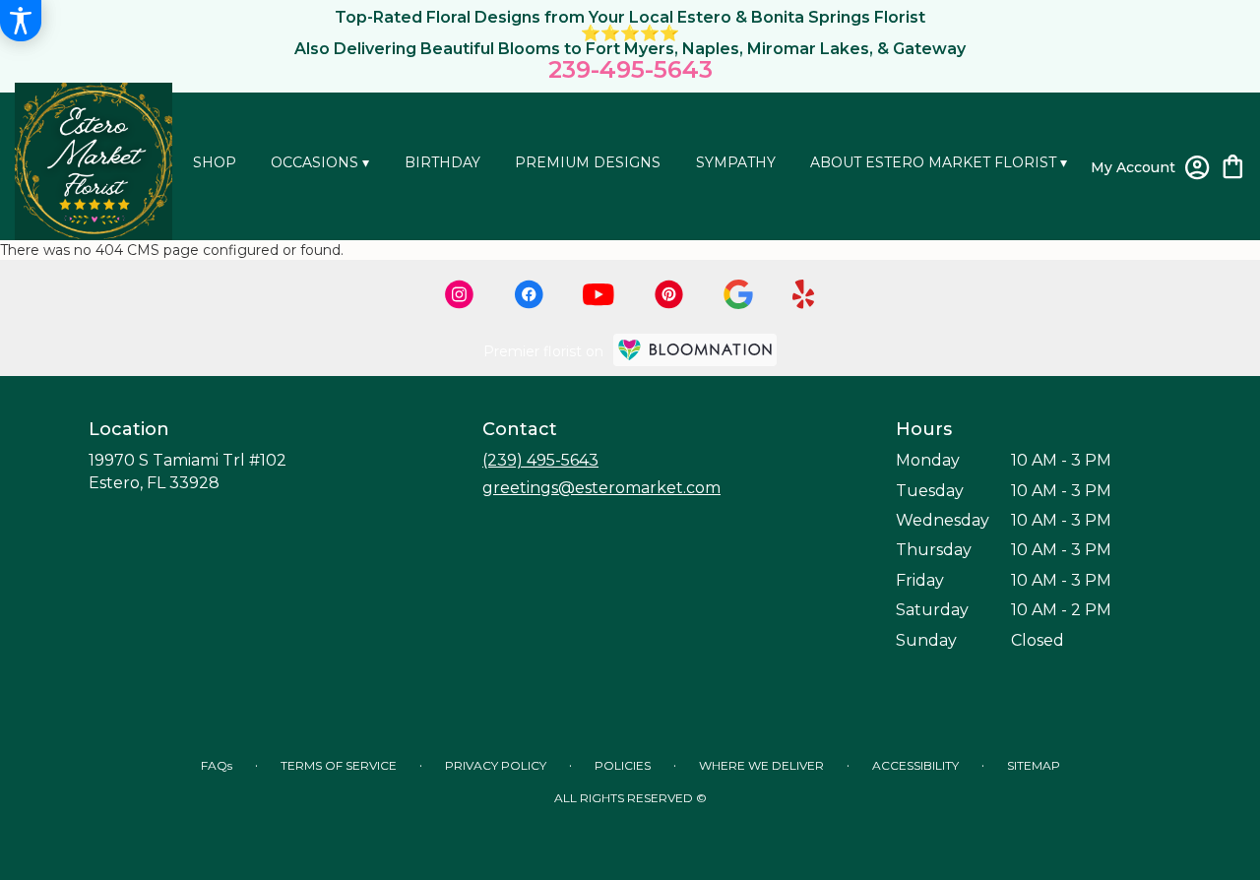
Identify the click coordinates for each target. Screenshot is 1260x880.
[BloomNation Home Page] (695, 350)
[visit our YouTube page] (598, 294)
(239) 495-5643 (540, 460)
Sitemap (1033, 765)
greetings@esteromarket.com (601, 487)
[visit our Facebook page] (528, 294)
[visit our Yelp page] (804, 294)
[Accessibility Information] (20, 20)
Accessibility (915, 765)
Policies (623, 765)
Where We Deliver (761, 765)
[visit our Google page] (738, 294)
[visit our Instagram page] (459, 294)
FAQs (216, 765)
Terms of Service (339, 765)
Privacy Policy (495, 765)
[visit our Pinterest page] (669, 294)
